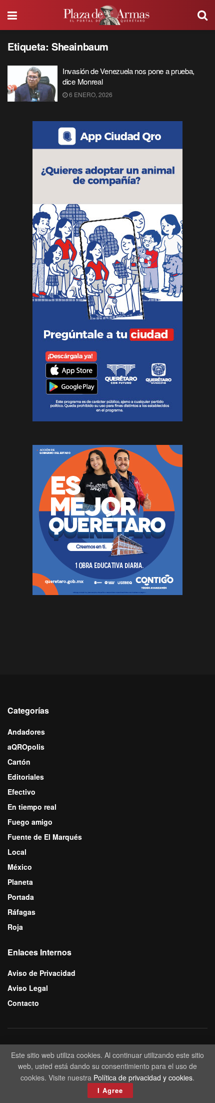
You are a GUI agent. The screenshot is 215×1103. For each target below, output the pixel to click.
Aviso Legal (28, 988)
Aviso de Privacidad (42, 973)
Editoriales (26, 777)
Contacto (23, 1003)
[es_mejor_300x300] (107, 519)
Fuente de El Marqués (45, 837)
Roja (15, 927)
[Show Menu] (12, 15)
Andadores (26, 732)
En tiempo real (32, 807)
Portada (21, 897)
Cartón (19, 762)
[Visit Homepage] (108, 15)
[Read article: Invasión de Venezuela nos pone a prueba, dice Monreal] (33, 84)
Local (17, 852)
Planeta (20, 882)
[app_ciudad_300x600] (107, 270)
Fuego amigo (30, 822)
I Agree (110, 1090)
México (20, 867)
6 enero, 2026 (90, 94)
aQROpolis (26, 747)
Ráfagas (22, 912)
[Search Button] (203, 15)
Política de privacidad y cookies (143, 1077)
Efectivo (22, 792)
